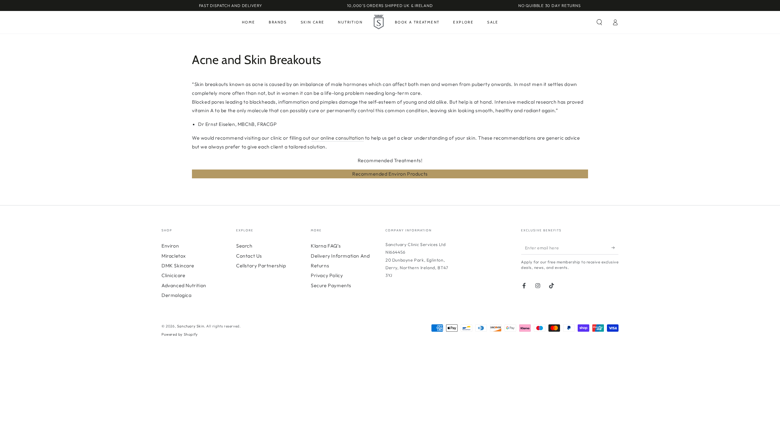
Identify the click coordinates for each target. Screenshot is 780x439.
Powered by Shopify (179, 334)
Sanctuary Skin (190, 326)
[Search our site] (599, 22)
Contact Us (249, 256)
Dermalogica (176, 295)
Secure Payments (331, 285)
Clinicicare (173, 275)
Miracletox (173, 256)
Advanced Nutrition (183, 285)
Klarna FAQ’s (326, 246)
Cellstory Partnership (261, 265)
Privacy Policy (327, 275)
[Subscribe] (615, 247)
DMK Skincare (177, 265)
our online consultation (337, 138)
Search (244, 246)
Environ (170, 246)
